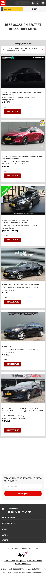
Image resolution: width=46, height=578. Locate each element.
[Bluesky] (19, 512)
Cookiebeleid (9, 561)
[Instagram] (12, 512)
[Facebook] (9, 512)
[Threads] (22, 512)
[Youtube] (29, 512)
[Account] (33, 3)
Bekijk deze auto (12, 112)
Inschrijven (23, 493)
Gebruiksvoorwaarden (23, 563)
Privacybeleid (21, 561)
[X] (16, 512)
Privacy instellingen (34, 561)
